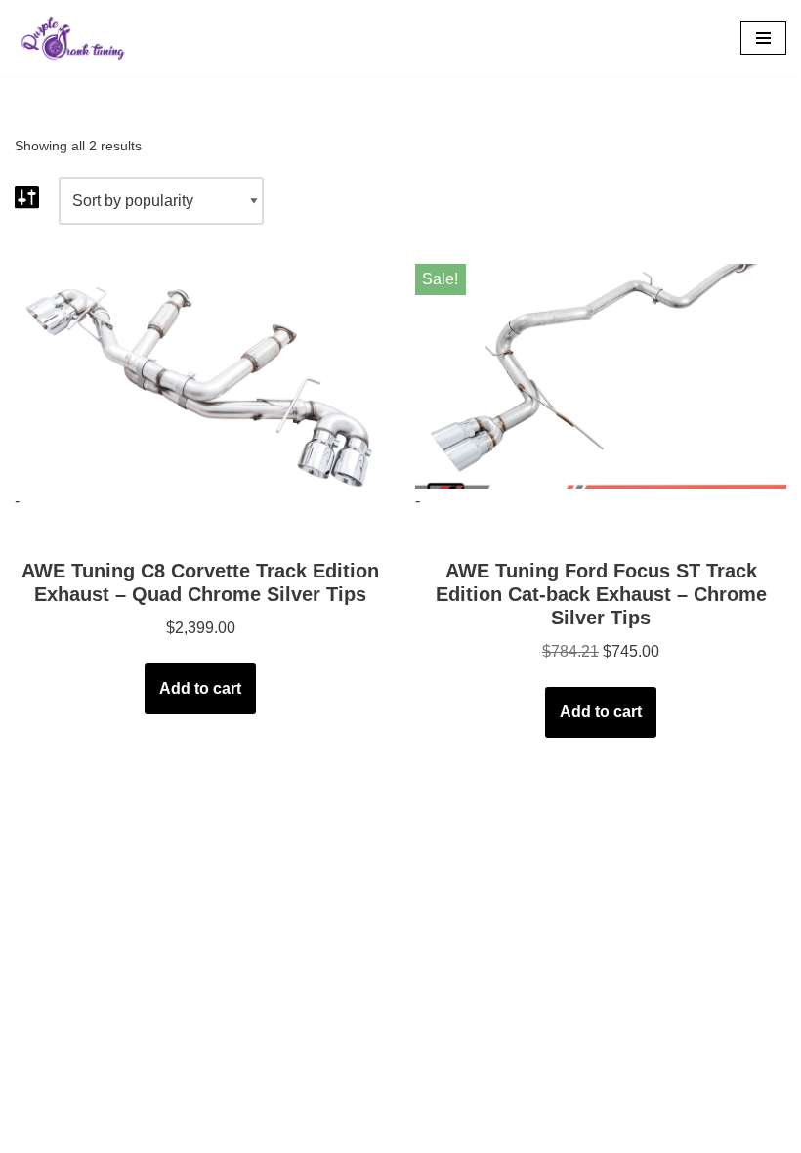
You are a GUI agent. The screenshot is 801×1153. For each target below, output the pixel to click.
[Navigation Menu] (763, 38)
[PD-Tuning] (73, 38)
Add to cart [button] (200, 688)
